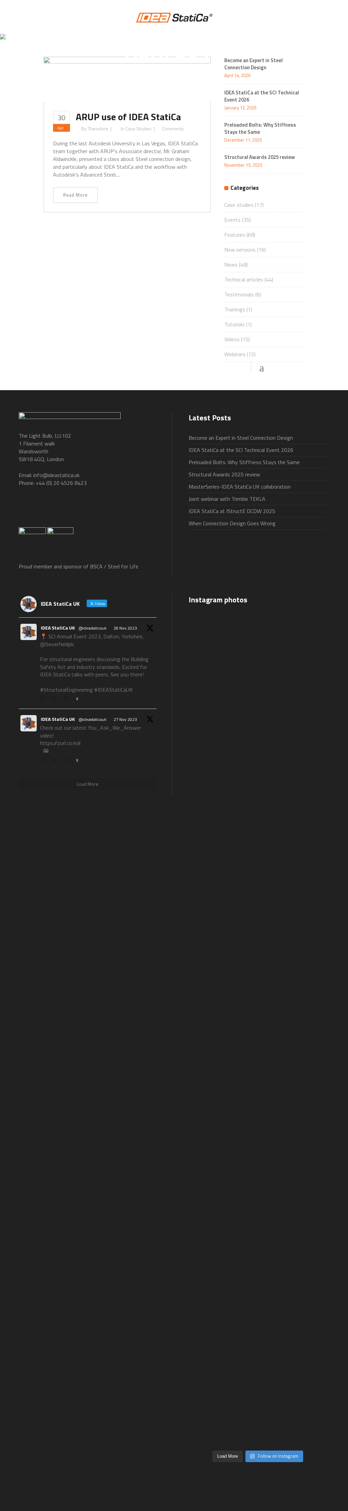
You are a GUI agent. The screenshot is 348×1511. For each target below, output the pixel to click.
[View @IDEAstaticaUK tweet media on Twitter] (46, 751)
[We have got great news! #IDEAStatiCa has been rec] (210, 1047)
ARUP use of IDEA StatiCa (128, 116)
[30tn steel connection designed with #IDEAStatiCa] (258, 1015)
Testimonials (239, 294)
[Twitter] (54, 510)
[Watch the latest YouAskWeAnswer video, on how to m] (258, 1273)
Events (232, 220)
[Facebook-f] (27, 510)
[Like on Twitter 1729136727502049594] (68, 760)
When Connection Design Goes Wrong (232, 523)
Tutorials (234, 324)
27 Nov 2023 (125, 719)
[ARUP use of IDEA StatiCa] (127, 78)
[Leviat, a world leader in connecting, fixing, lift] (305, 1097)
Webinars (234, 354)
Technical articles (243, 279)
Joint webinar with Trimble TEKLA (227, 499)
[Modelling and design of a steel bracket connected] (305, 1249)
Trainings (234, 309)
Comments (173, 128)
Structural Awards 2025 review (259, 157)
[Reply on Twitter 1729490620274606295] (44, 699)
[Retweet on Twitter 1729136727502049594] (56, 760)
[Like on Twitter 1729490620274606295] (68, 699)
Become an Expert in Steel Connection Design (241, 438)
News (231, 264)
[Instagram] (137, 510)
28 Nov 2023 (125, 628)
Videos (232, 339)
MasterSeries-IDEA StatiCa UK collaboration (240, 487)
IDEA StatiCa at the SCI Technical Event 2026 (261, 96)
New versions (240, 249)
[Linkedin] (110, 510)
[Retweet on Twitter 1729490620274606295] (56, 699)
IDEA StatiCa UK (58, 627)
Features (234, 235)
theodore (98, 128)
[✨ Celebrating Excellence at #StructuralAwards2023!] (305, 809)
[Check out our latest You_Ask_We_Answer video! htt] (258, 645)
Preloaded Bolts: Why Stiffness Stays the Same (260, 128)
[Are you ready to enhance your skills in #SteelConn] (210, 731)
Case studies (138, 128)
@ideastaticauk (92, 628)
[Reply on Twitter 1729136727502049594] (44, 760)
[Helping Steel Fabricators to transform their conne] (210, 1320)
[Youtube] (82, 510)
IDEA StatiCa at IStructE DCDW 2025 (232, 511)
